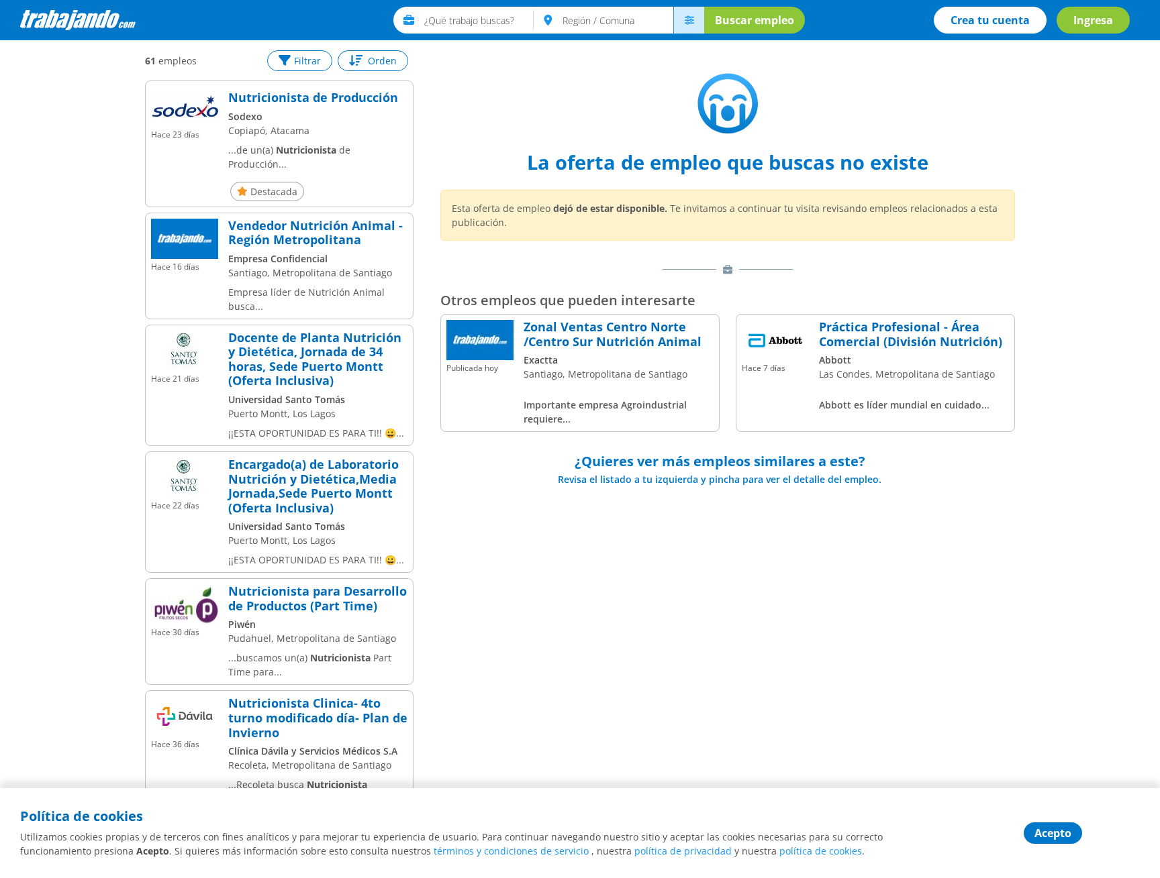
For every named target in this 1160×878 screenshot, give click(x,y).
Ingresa (1093, 20)
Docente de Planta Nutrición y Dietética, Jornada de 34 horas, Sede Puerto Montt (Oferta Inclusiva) (314, 359)
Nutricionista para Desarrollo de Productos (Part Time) (317, 598)
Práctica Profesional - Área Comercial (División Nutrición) (910, 334)
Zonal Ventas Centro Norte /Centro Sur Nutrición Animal (613, 334)
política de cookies (820, 850)
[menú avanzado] (688, 20)
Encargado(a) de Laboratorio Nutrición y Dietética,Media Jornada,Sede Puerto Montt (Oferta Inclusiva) (313, 486)
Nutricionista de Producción (313, 98)
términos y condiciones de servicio (511, 850)
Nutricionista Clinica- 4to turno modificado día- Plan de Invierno (317, 718)
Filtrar (307, 60)
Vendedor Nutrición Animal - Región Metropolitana (315, 233)
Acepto (1052, 833)
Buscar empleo (754, 20)
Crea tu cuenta (990, 20)
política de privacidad (683, 850)
